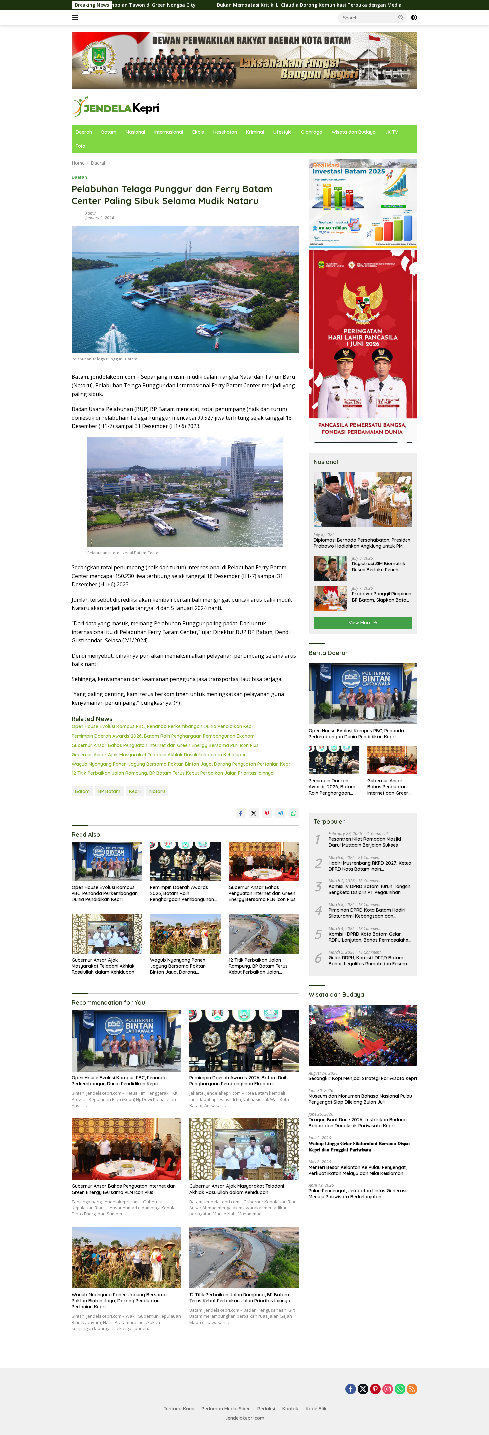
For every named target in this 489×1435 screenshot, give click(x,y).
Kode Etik (316, 1409)
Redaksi (266, 1409)
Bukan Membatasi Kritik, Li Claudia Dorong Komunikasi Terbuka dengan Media (230, 5)
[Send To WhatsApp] (294, 813)
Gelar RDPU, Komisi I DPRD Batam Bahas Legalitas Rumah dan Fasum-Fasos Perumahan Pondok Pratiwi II (369, 961)
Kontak (290, 1409)
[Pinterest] (375, 1389)
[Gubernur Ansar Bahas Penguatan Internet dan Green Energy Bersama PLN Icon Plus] (264, 861)
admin (91, 213)
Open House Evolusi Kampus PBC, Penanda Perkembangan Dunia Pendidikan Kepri (163, 726)
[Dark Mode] (414, 17)
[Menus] (76, 17)
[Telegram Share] (280, 813)
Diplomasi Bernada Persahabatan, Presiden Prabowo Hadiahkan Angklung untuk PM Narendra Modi (362, 543)
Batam (108, 132)
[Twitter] (363, 1389)
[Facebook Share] (240, 813)
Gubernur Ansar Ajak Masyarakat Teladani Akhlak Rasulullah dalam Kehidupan (159, 755)
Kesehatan (225, 132)
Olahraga (311, 132)
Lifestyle (282, 132)
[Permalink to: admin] (77, 215)
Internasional (168, 132)
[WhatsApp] (400, 1389)
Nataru (157, 791)
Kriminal (255, 132)
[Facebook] (350, 1389)
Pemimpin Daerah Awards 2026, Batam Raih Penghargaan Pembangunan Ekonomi (164, 736)
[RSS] (412, 1389)
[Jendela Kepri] (116, 106)
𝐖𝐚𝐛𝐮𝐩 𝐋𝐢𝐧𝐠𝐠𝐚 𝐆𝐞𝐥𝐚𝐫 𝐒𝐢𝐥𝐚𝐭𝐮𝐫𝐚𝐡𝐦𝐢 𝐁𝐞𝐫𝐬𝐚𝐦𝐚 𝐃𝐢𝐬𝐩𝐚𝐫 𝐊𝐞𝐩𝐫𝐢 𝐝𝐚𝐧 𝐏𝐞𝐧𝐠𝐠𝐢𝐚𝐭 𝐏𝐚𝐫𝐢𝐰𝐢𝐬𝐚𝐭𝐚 (359, 1146)
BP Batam (109, 791)
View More (361, 623)
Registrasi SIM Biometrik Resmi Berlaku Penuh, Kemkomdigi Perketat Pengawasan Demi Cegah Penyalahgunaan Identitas (380, 566)
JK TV (391, 132)
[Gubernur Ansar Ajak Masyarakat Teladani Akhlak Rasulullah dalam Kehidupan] (107, 934)
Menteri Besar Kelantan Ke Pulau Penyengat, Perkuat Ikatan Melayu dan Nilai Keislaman (358, 1170)
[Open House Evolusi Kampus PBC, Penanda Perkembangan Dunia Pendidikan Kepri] (107, 861)
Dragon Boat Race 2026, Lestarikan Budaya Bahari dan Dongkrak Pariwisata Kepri (358, 1123)
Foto (80, 146)
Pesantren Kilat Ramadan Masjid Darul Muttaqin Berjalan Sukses (365, 842)
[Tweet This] (254, 813)
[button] (401, 17)
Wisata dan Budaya (354, 132)
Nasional (135, 132)
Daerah (84, 132)
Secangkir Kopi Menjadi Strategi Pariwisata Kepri (363, 1078)
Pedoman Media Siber (226, 1409)
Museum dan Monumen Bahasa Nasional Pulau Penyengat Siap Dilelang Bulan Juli (360, 1099)
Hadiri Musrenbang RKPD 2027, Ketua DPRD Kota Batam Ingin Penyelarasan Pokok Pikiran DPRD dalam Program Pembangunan (370, 866)
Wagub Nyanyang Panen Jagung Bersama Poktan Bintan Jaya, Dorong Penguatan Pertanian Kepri (182, 764)
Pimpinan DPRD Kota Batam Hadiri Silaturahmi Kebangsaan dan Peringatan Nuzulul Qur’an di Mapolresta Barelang (367, 913)
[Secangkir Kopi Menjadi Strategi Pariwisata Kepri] (363, 1035)
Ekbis (198, 132)
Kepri (135, 791)
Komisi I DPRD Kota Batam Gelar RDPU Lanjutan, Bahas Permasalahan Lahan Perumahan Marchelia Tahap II (370, 937)
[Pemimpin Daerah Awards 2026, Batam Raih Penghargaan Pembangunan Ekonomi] (185, 861)
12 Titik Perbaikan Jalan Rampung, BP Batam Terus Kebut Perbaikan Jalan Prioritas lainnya (173, 773)
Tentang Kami (179, 1409)
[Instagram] (387, 1389)
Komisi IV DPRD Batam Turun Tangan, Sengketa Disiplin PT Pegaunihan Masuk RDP (370, 889)
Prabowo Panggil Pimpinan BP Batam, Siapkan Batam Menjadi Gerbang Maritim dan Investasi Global (381, 597)
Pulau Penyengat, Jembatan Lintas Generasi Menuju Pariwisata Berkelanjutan (357, 1194)
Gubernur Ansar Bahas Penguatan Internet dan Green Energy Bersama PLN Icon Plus (165, 745)
